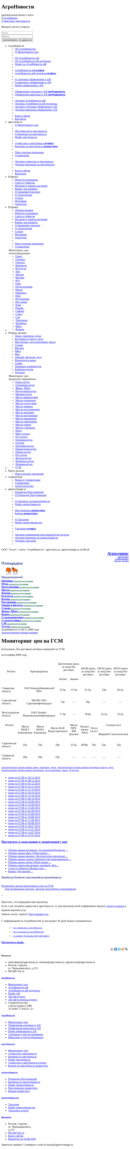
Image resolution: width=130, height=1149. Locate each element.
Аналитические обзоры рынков (19, 632)
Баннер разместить (19, 1091)
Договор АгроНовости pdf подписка (36, 103)
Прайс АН (14, 993)
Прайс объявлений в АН (29, 85)
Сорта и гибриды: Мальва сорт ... (27, 868)
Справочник (22, 155)
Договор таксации (25, 540)
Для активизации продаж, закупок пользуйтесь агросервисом (40, 889)
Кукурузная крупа (25, 391)
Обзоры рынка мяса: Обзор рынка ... (29, 853)
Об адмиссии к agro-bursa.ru (31, 131)
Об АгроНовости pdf (27, 58)
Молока (19, 348)
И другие (74, 770)
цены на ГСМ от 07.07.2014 (24, 835)
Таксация (13, 1104)
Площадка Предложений (29, 492)
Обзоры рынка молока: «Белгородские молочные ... (38, 856)
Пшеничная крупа (25, 449)
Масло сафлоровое (26, 421)
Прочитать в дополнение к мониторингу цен (34, 842)
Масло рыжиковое (26, 418)
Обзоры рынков (24, 210)
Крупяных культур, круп (29, 339)
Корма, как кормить (26, 188)
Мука (18, 430)
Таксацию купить (18, 1110)
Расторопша (22, 298)
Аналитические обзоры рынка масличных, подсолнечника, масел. (35, 770)
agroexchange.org (10, 1097)
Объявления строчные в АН (40, 91)
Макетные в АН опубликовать (25, 1037)
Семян (18, 363)
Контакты (20, 118)
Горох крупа (22, 382)
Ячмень (19, 329)
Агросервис (118, 553)
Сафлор (19, 311)
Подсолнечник (23, 286)
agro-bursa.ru (8, 1044)
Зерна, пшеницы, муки (28, 335)
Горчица (20, 259)
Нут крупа (21, 436)
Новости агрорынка (26, 179)
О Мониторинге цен (27, 52)
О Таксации (22, 519)
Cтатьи (19, 198)
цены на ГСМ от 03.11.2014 (24, 786)
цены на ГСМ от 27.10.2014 (24, 789)
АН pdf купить (16, 996)
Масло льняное (24, 406)
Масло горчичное (25, 400)
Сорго (19, 314)
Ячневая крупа (23, 464)
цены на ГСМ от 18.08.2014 (24, 817)
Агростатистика (24, 486)
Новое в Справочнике (27, 479)
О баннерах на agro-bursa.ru (31, 134)
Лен (17, 271)
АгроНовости (8, 978)
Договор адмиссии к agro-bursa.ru (34, 161)
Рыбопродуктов (24, 369)
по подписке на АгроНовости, (29, 931)
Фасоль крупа (23, 458)
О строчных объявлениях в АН (33, 79)
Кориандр (21, 265)
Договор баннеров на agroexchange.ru (36, 537)
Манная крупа (23, 394)
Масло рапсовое (24, 412)
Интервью (21, 201)
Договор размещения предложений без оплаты (42, 534)
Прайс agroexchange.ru (28, 504)
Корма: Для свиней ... (20, 871)
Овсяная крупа (23, 439)
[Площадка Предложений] (12, 577)
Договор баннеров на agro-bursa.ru (35, 164)
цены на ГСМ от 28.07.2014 (24, 826)
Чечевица (20, 323)
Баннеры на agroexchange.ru (24, 1082)
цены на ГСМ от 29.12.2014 (24, 777)
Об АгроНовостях (25, 48)
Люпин (19, 274)
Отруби (19, 442)
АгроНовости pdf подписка (35, 73)
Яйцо (18, 326)
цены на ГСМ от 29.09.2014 (24, 801)
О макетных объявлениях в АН (33, 82)
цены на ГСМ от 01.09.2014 (24, 811)
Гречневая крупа (25, 385)
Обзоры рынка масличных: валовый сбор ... (33, 865)
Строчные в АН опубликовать (25, 1034)
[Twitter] (119, 949)
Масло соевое (23, 424)
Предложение (30, 510)
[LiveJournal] (126, 949)
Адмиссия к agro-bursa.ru (15, 21)
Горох (18, 256)
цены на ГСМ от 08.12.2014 (24, 780)
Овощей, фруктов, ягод (28, 357)
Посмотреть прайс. (12, 942)
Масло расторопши (26, 415)
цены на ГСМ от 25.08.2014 (24, 814)
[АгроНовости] (9, 18)
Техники (20, 372)
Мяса (18, 351)
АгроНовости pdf (29, 70)
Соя (17, 317)
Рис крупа (21, 455)
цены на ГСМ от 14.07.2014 (24, 832)
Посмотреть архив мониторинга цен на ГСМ (27, 885)
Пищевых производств (28, 366)
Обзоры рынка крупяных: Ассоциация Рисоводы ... (38, 850)
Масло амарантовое (26, 397)
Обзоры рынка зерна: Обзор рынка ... (29, 862)
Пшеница (20, 292)
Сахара (19, 345)
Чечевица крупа (24, 461)
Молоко (19, 277)
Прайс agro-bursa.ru (26, 137)
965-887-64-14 (16, 1132)
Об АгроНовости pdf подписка (33, 61)
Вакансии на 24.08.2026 (22, 1139)
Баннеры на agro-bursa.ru (36, 146)
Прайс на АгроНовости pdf (30, 64)
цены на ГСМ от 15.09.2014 (24, 808)
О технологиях (23, 195)
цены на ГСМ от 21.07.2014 (24, 829)
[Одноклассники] (123, 949)
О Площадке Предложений (30, 495)
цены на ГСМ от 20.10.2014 (24, 792)
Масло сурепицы (25, 427)
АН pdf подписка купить (22, 999)
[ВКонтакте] (115, 949)
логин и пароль (115, 906)
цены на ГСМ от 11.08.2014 (24, 820)
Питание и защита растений (31, 185)
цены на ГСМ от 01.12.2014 (24, 783)
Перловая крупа (24, 446)
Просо (19, 289)
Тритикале (21, 320)
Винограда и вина (25, 360)
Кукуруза (20, 268)
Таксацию (25, 528)
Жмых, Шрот (23, 388)
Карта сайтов (22, 115)
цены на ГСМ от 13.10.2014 (24, 795)
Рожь (18, 305)
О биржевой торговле (27, 191)
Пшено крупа (23, 452)
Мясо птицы (22, 433)
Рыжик (19, 308)
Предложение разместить (22, 1088)
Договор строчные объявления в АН (36, 106)
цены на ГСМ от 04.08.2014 (24, 823)
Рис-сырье (21, 302)
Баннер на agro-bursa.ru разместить (28, 1065)
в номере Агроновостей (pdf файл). (32, 936)
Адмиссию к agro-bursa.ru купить (27, 1062)
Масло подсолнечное (27, 409)
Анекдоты (21, 204)
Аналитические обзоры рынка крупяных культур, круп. (85, 767)
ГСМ (18, 467)
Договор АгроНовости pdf (30, 100)
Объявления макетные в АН (40, 94)
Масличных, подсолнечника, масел (35, 342)
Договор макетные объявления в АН (36, 109)
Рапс (18, 295)
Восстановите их (38, 914)
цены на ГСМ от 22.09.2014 (24, 805)
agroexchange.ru (9, 1072)
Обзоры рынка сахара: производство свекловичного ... (39, 859)
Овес (18, 283)
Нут (17, 280)
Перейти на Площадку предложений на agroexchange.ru (31, 877)
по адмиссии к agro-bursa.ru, (28, 927)
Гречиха (20, 262)
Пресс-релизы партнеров (29, 152)
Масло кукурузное (26, 403)
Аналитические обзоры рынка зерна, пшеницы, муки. (29, 767)
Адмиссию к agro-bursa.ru (34, 143)
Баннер (26, 513)
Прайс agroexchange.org (28, 522)
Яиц (17, 354)
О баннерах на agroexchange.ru (32, 501)
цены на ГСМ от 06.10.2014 (24, 798)
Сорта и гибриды (25, 182)
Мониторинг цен (18, 984)
